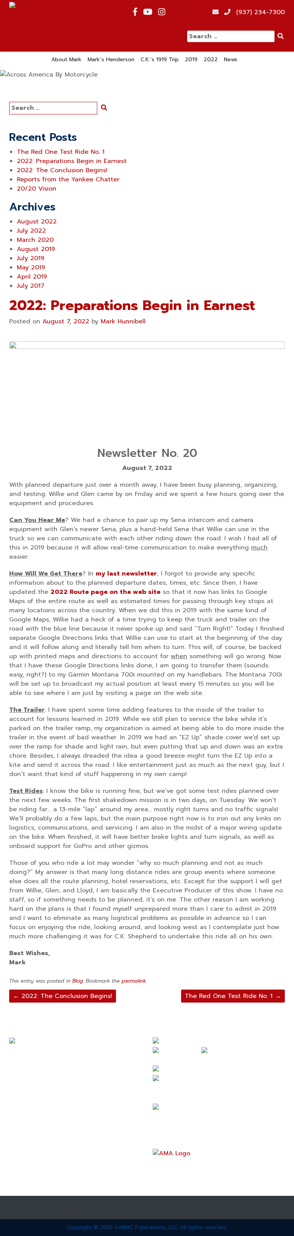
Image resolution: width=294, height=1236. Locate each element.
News (230, 59)
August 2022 (37, 221)
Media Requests (33, 1163)
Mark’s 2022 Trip (34, 1108)
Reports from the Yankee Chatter (68, 179)
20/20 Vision (36, 188)
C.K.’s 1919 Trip (159, 59)
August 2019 (36, 249)
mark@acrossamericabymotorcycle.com (212, 1117)
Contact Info (28, 1177)
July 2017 (30, 285)
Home (17, 1053)
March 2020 (35, 240)
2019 (191, 59)
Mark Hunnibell (123, 321)
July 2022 (31, 230)
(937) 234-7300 (260, 12)
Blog (77, 981)
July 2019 (30, 258)
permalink (134, 981)
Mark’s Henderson (111, 59)
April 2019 (32, 276)
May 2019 (31, 267)
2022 (211, 59)
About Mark (66, 59)
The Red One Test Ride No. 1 (61, 152)
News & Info (27, 1122)
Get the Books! (31, 1149)
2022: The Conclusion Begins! (62, 170)
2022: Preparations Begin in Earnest (72, 161)
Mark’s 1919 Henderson (43, 1081)
